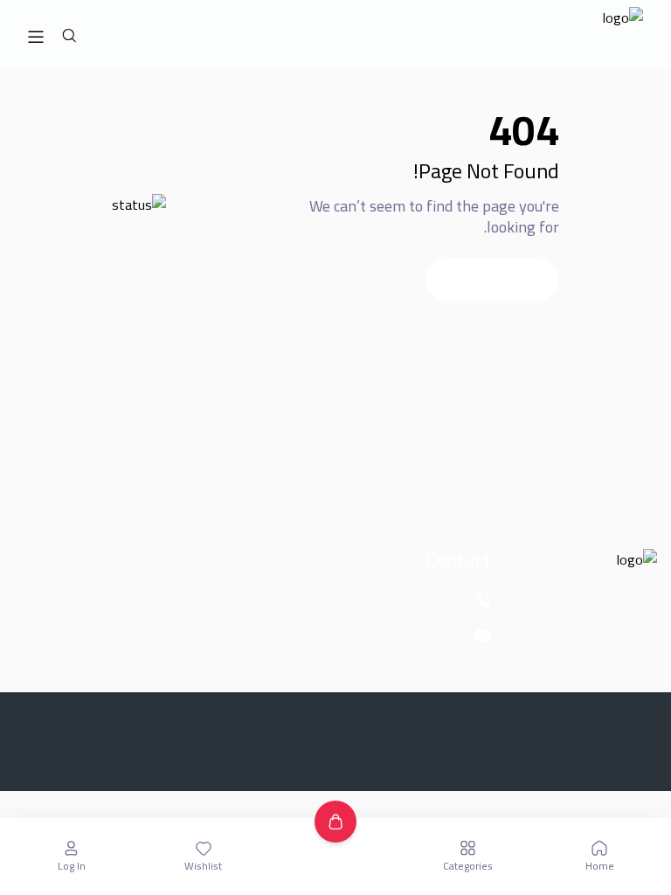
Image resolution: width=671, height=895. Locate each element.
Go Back (492, 280)
